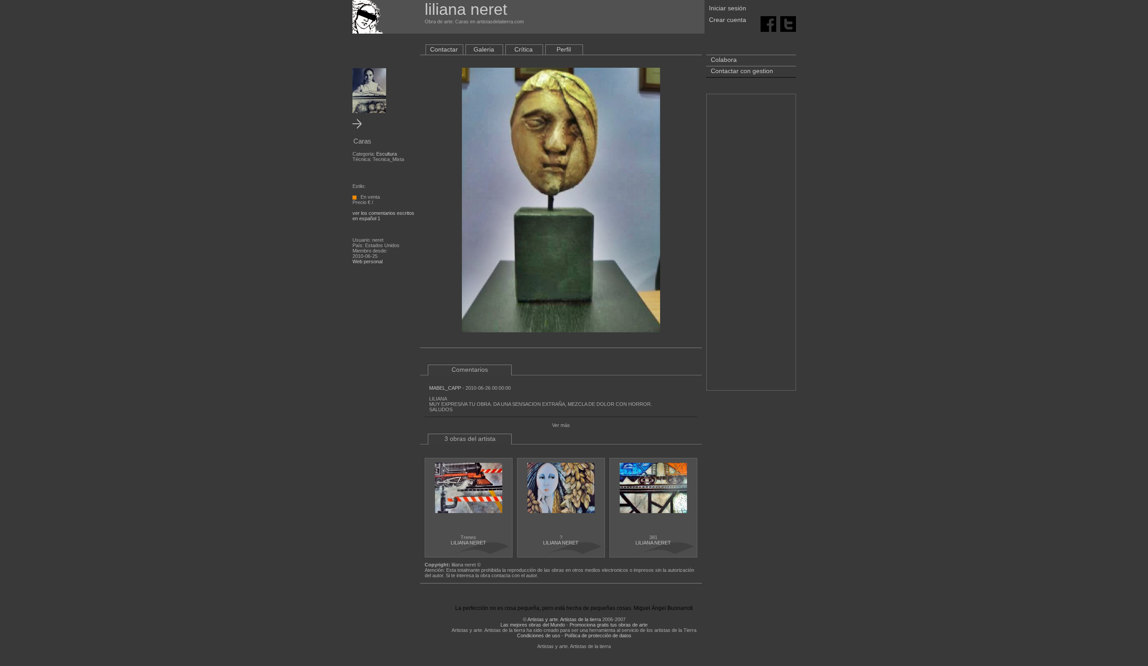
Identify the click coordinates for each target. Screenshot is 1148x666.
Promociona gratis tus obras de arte (609, 624)
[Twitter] (788, 23)
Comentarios (470, 369)
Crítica (523, 49)
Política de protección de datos (598, 635)
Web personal (367, 261)
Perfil (564, 49)
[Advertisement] (751, 246)
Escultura (386, 154)
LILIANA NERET (468, 542)
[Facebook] (768, 23)
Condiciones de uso (538, 635)
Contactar (444, 49)
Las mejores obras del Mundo (532, 624)
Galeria (484, 49)
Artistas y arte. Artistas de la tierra (564, 619)
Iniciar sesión (727, 8)
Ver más (561, 425)
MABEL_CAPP (445, 388)
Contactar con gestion (742, 70)
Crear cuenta (727, 19)
